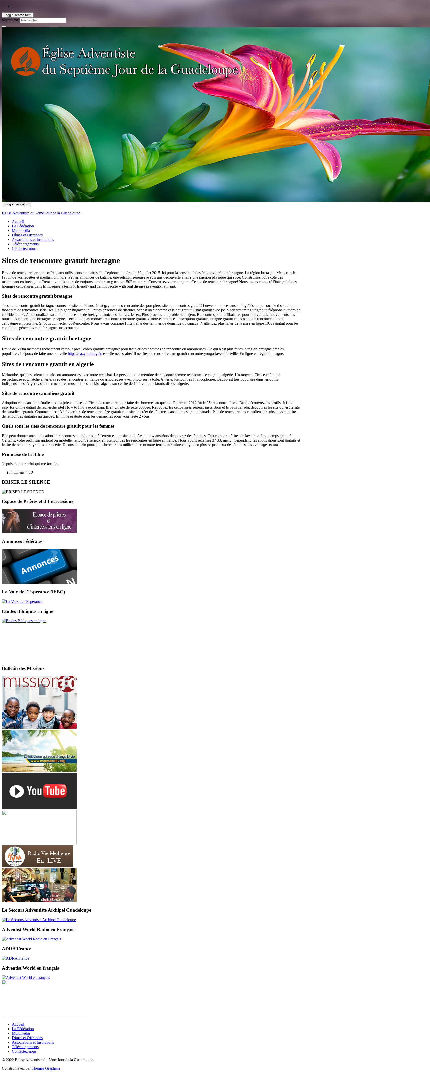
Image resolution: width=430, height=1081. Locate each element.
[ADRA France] (15, 958)
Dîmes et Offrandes (27, 235)
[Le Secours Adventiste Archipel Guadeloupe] (39, 920)
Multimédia (21, 230)
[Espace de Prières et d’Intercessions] (39, 531)
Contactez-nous (24, 248)
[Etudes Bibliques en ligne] (24, 621)
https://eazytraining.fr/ (85, 353)
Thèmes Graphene (46, 1068)
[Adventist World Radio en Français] (31, 939)
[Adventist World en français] (26, 977)
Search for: (10, 20)
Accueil (18, 221)
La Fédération (23, 226)
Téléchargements (25, 244)
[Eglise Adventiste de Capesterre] (39, 900)
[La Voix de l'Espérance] (22, 601)
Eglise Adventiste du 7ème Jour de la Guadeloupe (41, 213)
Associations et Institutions (33, 239)
